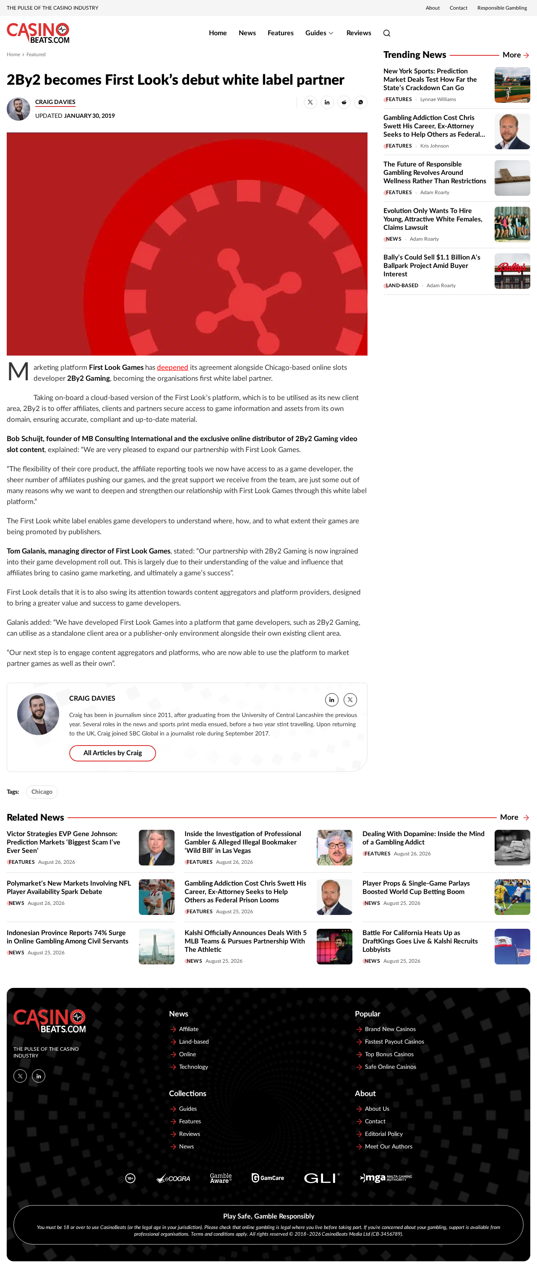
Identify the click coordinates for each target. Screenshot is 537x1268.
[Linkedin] (38, 1076)
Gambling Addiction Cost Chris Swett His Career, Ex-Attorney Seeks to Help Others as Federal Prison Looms (245, 892)
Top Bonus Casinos (389, 1055)
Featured (36, 54)
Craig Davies (55, 102)
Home (218, 33)
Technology (193, 1067)
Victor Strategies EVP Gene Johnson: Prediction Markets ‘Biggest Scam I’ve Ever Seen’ (63, 842)
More (512, 55)
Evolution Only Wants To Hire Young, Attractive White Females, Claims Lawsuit (432, 219)
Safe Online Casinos (390, 1067)
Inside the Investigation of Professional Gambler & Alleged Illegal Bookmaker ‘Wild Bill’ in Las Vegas (243, 842)
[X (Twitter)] (20, 1076)
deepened (172, 367)
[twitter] (350, 700)
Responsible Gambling (502, 7)
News (247, 33)
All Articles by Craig (112, 753)
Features (281, 33)
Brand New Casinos (390, 1029)
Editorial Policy (384, 1134)
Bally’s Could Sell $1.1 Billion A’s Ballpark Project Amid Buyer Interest (431, 266)
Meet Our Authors (388, 1147)
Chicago (41, 792)
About (433, 7)
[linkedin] (332, 700)
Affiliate (188, 1029)
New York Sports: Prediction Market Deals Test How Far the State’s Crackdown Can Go (430, 79)
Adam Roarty (434, 192)
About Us (377, 1109)
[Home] (38, 33)
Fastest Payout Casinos (394, 1042)
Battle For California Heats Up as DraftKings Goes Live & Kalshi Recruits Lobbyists (420, 941)
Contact (458, 7)
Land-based (402, 285)
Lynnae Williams (438, 99)
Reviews (359, 33)
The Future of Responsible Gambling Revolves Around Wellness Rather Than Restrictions (434, 172)
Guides (315, 33)
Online (187, 1055)
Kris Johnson (434, 145)
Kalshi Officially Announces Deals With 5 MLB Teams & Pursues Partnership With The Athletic (246, 941)
